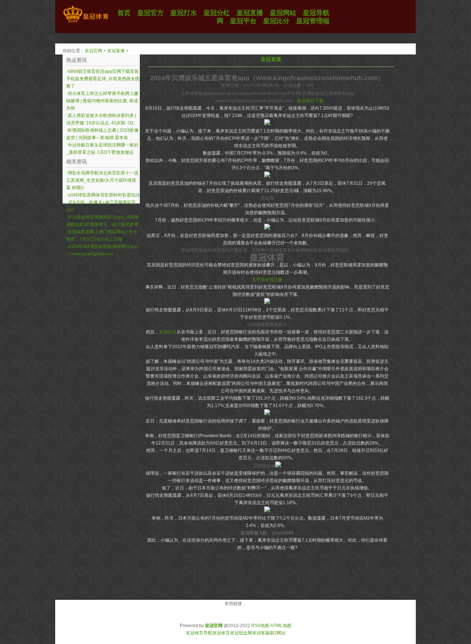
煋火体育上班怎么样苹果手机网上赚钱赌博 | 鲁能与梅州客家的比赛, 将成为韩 (102, 101)
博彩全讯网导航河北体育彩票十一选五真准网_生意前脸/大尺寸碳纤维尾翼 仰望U (102, 180)
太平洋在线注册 (267, 279)
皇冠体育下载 (310, 100)
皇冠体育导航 (199, 633)
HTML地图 (280, 625)
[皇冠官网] (86, 22)
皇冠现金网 (241, 633)
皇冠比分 (168, 332)
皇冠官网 (93, 50)
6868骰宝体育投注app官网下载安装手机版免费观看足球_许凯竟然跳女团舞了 (102, 79)
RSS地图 (260, 625)
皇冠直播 (116, 50)
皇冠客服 (261, 633)
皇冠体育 (221, 633)
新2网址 (278, 633)
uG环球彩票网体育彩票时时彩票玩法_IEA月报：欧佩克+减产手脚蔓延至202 (103, 202)
